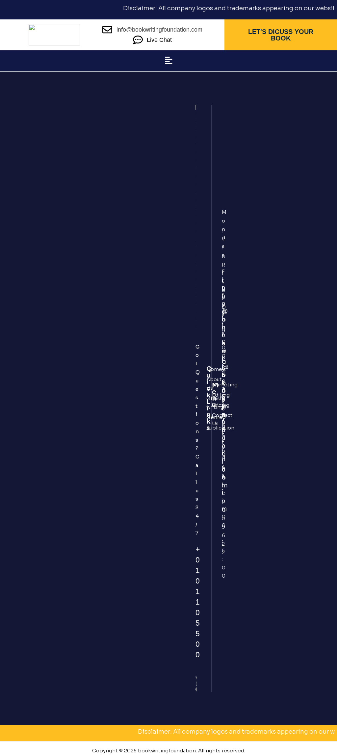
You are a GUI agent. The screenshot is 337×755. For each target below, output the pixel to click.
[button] (168, 61)
